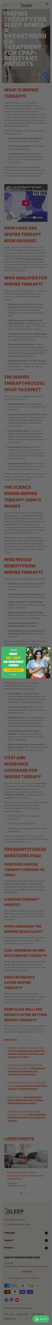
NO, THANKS (13, 674)
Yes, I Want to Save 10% (13, 670)
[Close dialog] (49, 648)
